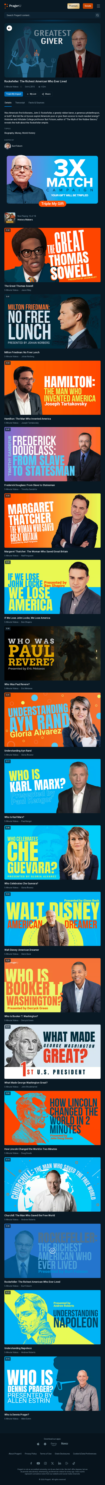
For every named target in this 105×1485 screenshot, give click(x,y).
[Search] (97, 15)
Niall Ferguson (27, 556)
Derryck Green (27, 1020)
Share (47, 94)
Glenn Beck (26, 954)
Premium (73, 6)
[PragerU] (12, 6)
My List (33, 94)
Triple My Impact (13, 94)
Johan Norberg (27, 356)
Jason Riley (26, 290)
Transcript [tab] (20, 102)
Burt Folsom (17, 146)
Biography (9, 133)
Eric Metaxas (26, 688)
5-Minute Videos (11, 87)
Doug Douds (26, 1153)
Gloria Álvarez (27, 755)
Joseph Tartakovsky (30, 423)
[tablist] (52, 104)
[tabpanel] (52, 130)
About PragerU (15, 1454)
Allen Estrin (26, 1419)
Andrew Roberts (28, 1219)
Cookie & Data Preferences (84, 1454)
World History (28, 133)
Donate (88, 6)
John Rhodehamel (29, 1087)
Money (18, 133)
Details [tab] (8, 102)
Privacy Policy (31, 1454)
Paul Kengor (26, 821)
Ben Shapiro (26, 622)
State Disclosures (62, 1454)
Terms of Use (46, 1454)
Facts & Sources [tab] (36, 102)
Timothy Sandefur (29, 489)
